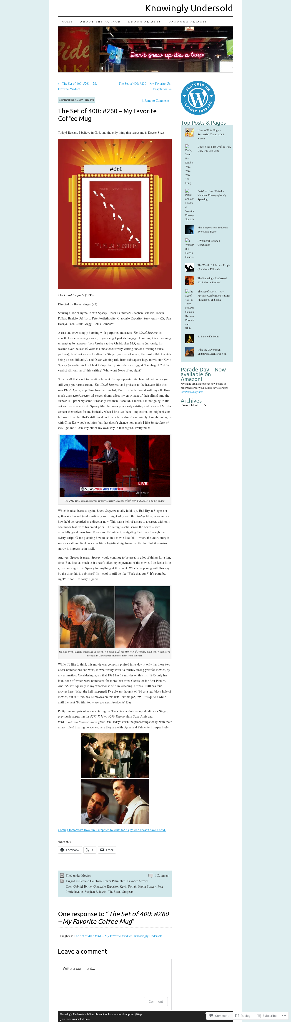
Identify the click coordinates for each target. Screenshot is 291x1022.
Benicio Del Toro (90, 881)
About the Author (100, 21)
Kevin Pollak (128, 886)
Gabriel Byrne (82, 886)
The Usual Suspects (120, 891)
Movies (86, 875)
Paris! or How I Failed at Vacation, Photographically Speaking (212, 195)
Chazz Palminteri (114, 881)
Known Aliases (144, 21)
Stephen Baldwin (95, 891)
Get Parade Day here (192, 391)
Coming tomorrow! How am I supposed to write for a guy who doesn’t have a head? (112, 830)
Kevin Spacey (147, 886)
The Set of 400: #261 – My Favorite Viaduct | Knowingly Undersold (118, 936)
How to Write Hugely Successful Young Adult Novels (211, 134)
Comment (156, 1001)
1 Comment (161, 875)
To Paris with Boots (208, 336)
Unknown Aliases (188, 21)
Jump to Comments (155, 100)
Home (67, 21)
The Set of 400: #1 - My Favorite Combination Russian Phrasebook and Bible (214, 295)
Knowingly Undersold (189, 8)
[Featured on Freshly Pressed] (198, 114)
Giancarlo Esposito (105, 886)
